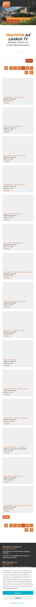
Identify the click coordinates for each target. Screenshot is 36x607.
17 (27, 68)
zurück (6, 517)
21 (26, 72)
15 (19, 68)
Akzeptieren (18, 593)
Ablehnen (18, 598)
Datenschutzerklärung (11, 588)
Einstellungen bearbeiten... (17, 603)
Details (7, 103)
